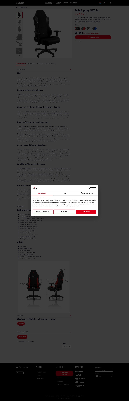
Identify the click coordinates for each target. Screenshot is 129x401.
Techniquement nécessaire (43, 211)
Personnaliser (63, 211)
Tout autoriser (86, 211)
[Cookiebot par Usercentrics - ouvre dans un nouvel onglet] (89, 188)
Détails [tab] (64, 193)
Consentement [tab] (42, 193)
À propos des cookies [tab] (87, 193)
